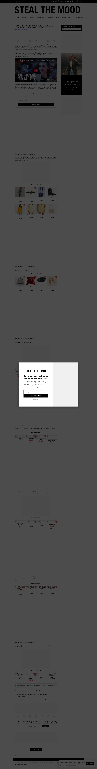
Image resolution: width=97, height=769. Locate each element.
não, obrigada (35, 399)
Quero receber (36, 396)
